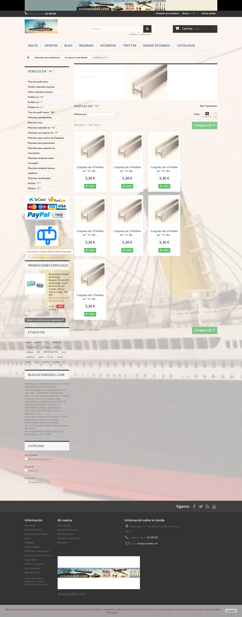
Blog (68, 45)
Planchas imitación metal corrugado (41, 160)
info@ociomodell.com (147, 543)
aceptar (231, 611)
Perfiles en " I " (35, 102)
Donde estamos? (156, 45)
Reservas (86, 45)
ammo (45, 362)
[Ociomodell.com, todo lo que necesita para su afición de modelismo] (121, 5)
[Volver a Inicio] (28, 58)
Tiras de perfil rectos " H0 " (41, 112)
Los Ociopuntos (33, 568)
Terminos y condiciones (37, 551)
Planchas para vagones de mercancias (41, 150)
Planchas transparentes (40, 117)
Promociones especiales (48, 265)
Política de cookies (34, 564)
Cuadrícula (207, 117)
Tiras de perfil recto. (38, 82)
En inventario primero (40, 459)
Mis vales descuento (68, 530)
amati (60, 357)
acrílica (45, 347)
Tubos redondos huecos (40, 92)
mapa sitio (145, 34)
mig (37, 362)
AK (38, 352)
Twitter (129, 45)
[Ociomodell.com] (55, 26)
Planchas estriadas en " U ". (42, 127)
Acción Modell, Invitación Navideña (41, 422)
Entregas (29, 542)
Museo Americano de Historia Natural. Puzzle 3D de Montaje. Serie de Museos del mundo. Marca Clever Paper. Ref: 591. (59, 284)
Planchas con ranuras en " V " (43, 133)
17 (64, 362)
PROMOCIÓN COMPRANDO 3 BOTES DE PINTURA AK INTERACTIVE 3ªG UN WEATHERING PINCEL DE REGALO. (45, 405)
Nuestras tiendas (33, 530)
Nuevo (33, 471)
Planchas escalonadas (39, 178)
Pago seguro (31, 560)
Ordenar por (80, 114)
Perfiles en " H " (36, 97)
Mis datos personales (68, 538)
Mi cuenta (65, 520)
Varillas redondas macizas (41, 87)
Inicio (33, 45)
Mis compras (64, 525)
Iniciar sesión (209, 13)
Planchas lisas (35, 122)
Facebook (108, 45)
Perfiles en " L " (36, 107)
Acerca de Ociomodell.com (38, 555)
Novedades (30, 525)
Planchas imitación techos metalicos (41, 170)
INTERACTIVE (51, 352)
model (56, 362)
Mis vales (62, 542)
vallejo (29, 352)
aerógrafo (57, 342)
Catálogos (186, 45)
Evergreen (35, 482)
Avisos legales (32, 547)
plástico (30, 357)
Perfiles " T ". (34, 183)
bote (28, 342)
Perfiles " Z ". (34, 188)
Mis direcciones (66, 534)
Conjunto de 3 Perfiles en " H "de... (90, 233)
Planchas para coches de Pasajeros (46, 138)
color (40, 357)
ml (47, 342)
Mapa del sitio (32, 572)
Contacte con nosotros (167, 13)
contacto (133, 34)
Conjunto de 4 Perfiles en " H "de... (90, 169)
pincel (56, 347)
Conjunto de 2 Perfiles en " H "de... (90, 297)
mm (64, 352)
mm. (28, 362)
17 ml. (50, 357)
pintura (38, 342)
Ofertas (51, 45)
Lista (215, 117)
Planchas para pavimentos (41, 143)
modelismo (32, 347)
